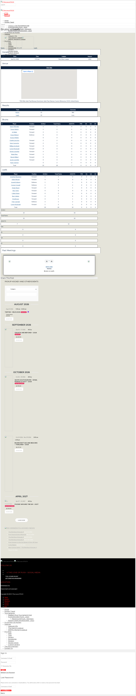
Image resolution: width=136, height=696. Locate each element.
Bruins (17, 112)
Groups (6, 603)
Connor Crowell (15, 185)
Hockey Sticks (13, 51)
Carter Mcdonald (14, 149)
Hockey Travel (9, 22)
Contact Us (8, 56)
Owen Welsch (14, 135)
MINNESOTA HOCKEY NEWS (22, 528)
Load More (21, 520)
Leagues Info (12, 36)
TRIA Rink (49, 67)
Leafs (17, 115)
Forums (6, 604)
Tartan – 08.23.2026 (12, 312)
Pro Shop (7, 632)
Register (7, 15)
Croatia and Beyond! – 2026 (26, 332)
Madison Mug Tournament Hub (18, 26)
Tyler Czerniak (16, 201)
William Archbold (14, 146)
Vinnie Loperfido (14, 151)
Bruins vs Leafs (49, 271)
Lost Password (10, 672)
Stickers (11, 49)
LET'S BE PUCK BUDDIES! (13, 578)
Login (6, 14)
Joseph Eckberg (15, 182)
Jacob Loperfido (14, 160)
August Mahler (14, 137)
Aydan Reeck (15, 188)
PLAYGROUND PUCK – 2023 (17, 27)
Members (7, 601)
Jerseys (11, 637)
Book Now (9, 319)
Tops (10, 635)
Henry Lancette (14, 143)
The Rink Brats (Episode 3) (16, 537)
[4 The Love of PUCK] (7, 2)
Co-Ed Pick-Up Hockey (12, 32)
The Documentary (10, 54)
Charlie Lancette (14, 140)
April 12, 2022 (49, 266)
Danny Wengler (14, 126)
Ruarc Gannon (14, 162)
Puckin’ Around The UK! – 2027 (26, 504)
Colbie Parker (16, 193)
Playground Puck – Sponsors (21, 29)
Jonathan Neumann (15, 177)
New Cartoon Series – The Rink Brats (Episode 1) (23, 547)
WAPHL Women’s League (17, 630)
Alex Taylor (15, 190)
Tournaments (9, 613)
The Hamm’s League (15, 628)
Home (6, 20)
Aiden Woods (16, 179)
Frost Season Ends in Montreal (17, 534)
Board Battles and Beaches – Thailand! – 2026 (26, 443)
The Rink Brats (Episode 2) (16, 539)
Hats (9, 633)
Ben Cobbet (15, 196)
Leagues (7, 34)
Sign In (3, 693)
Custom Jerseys (13, 53)
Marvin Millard (14, 157)
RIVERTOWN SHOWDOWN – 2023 (20, 31)
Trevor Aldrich (14, 129)
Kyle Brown (15, 199)
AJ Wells (14, 132)
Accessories (12, 639)
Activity (6, 599)
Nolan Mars (14, 154)
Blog (5, 606)
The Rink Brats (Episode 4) (16, 532)
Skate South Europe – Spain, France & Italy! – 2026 (26, 380)
